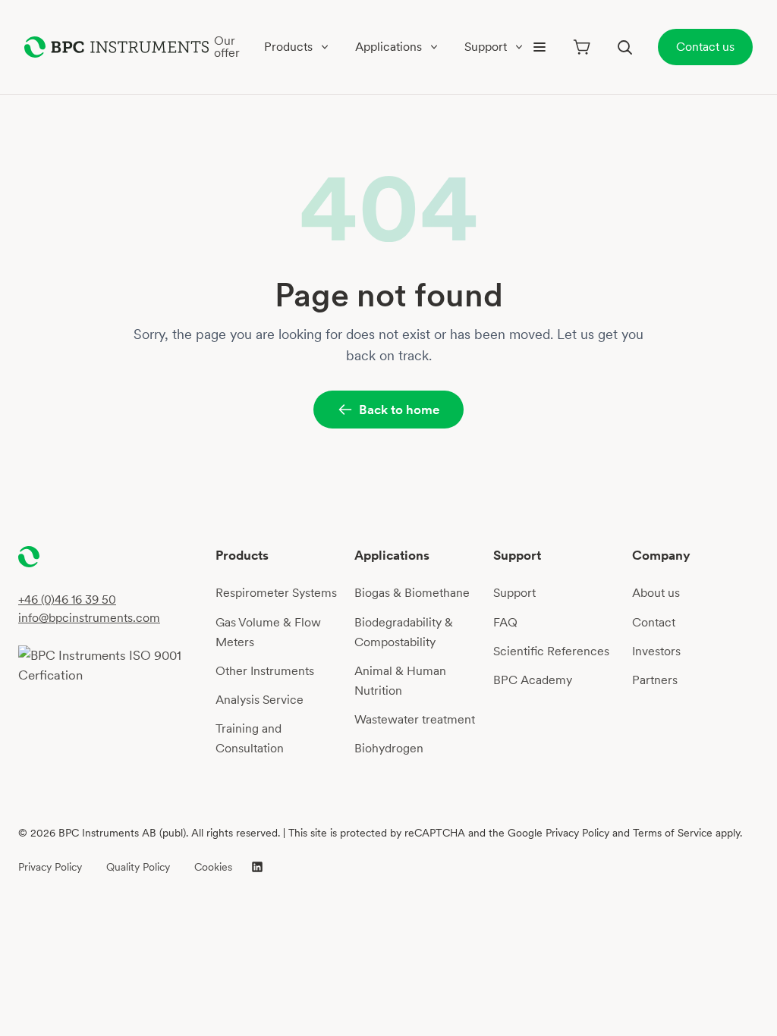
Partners (655, 680)
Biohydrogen (388, 748)
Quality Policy (138, 867)
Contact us (705, 46)
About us (656, 592)
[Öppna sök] (624, 47)
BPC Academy (532, 680)
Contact (653, 622)
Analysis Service (259, 699)
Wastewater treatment (414, 719)
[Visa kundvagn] (582, 47)
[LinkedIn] (257, 867)
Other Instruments (264, 671)
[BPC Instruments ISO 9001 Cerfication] (110, 665)
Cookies (213, 867)
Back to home (399, 409)
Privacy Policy (50, 867)
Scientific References (551, 651)
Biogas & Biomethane (412, 592)
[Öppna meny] (539, 47)
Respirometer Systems (276, 592)
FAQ (505, 622)
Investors (656, 651)
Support (514, 592)
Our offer (227, 46)
